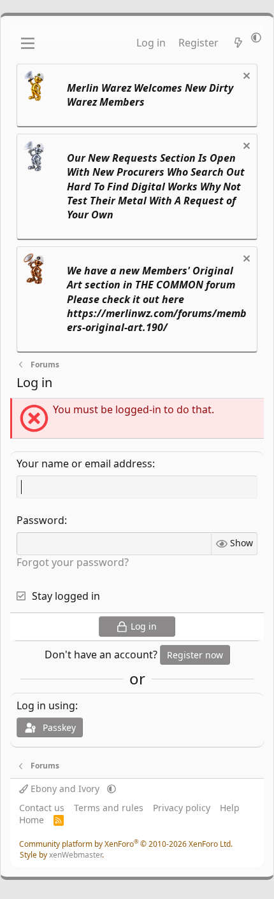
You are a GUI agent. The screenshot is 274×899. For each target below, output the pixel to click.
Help (230, 808)
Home (31, 820)
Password (40, 520)
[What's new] (238, 43)
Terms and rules (108, 808)
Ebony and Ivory (65, 788)
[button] (256, 38)
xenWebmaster (75, 854)
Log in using (46, 705)
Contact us (41, 808)
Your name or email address (84, 464)
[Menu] (28, 43)
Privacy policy (181, 808)
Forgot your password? (73, 562)
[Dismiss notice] (245, 77)
